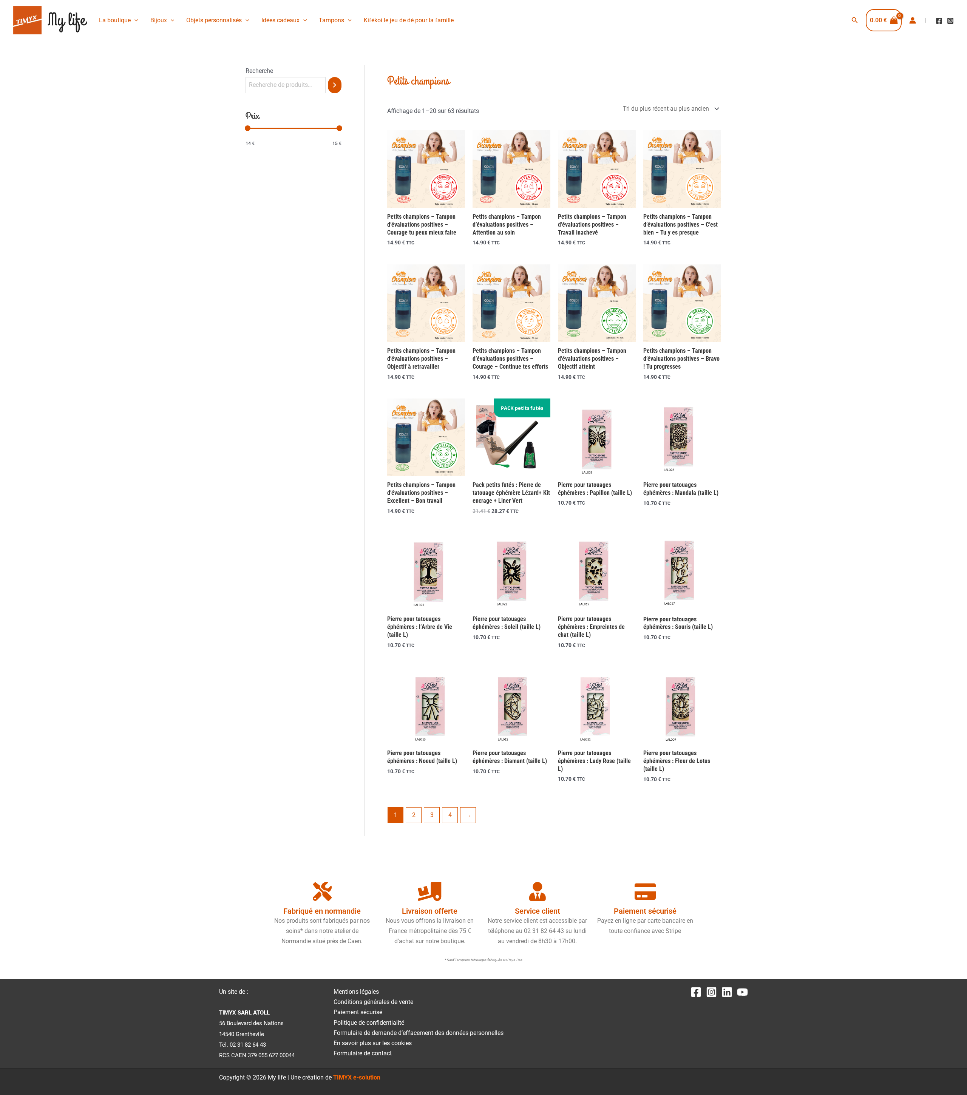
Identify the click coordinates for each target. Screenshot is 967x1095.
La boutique (115, 20)
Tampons (331, 20)
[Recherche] (334, 85)
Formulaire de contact (363, 1053)
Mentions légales (356, 991)
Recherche (259, 70)
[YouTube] (742, 992)
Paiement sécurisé (358, 1012)
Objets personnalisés (214, 20)
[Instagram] (950, 20)
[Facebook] (939, 20)
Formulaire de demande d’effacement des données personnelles (419, 1032)
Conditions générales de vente (373, 1001)
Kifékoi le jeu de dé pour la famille (409, 20)
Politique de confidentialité (369, 1022)
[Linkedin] (726, 992)
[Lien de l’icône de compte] (912, 20)
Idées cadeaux (280, 20)
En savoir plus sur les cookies (373, 1043)
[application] (134, 20)
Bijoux (158, 20)
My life (66, 20)
